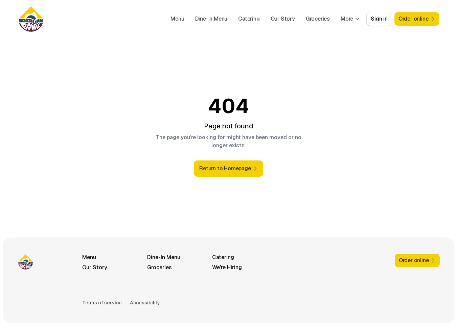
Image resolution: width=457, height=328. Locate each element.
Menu (177, 18)
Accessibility (145, 303)
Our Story (283, 18)
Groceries (318, 18)
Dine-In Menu (211, 18)
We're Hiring (227, 267)
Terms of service (102, 303)
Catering (248, 18)
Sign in (379, 18)
